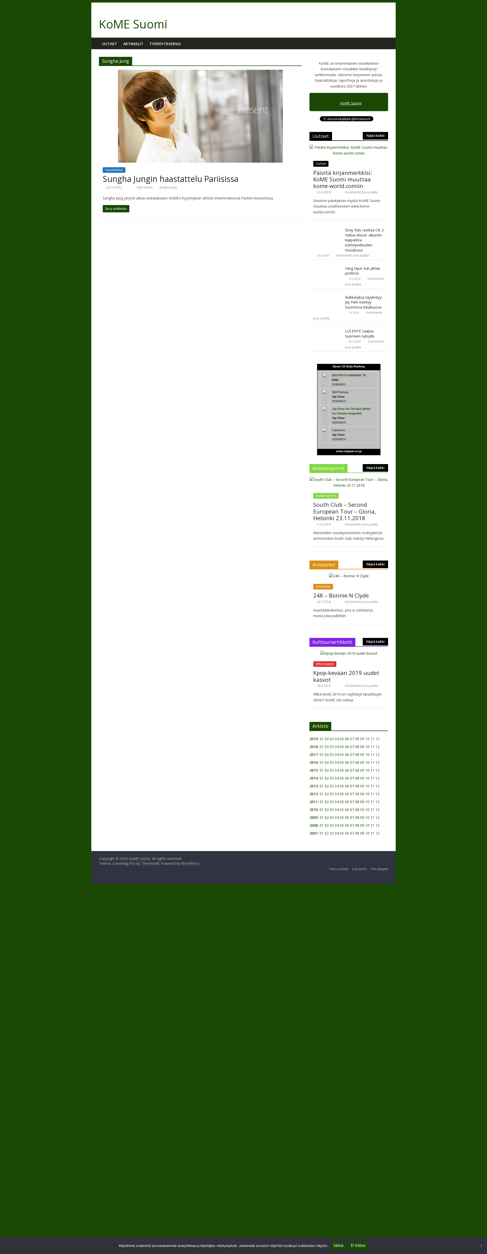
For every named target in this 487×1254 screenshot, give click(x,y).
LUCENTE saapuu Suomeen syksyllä (359, 333)
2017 (313, 754)
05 (342, 738)
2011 (313, 801)
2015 (313, 770)
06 (347, 738)
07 (352, 746)
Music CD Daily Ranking (349, 366)
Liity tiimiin (359, 869)
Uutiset (109, 43)
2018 (313, 746)
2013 (313, 786)
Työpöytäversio (165, 43)
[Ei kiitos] (480, 1245)
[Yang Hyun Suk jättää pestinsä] (325, 266)
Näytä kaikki (376, 135)
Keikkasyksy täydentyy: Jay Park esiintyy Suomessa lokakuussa (363, 302)
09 (362, 746)
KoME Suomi (133, 24)
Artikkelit (133, 43)
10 (367, 746)
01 (322, 738)
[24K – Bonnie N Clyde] (349, 575)
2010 (313, 809)
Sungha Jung (168, 187)
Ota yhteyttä (379, 869)
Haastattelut (114, 170)
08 (357, 746)
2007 (313, 833)
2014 (313, 778)
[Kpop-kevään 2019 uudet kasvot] (348, 653)
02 (327, 738)
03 (332, 738)
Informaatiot (325, 664)
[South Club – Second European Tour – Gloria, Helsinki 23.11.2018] (348, 479)
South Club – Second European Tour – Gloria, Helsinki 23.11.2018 (344, 511)
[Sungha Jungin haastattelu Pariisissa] (200, 73)
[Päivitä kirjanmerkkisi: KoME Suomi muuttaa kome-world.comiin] (348, 147)
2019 (313, 738)
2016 (313, 762)
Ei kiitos (358, 1245)
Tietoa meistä (339, 869)
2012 (313, 793)
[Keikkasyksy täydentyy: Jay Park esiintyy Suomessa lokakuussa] (325, 295)
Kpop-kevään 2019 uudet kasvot (346, 676)
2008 (313, 825)
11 (372, 746)
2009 (313, 817)
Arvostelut (323, 586)
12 (377, 746)
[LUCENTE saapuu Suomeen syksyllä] (325, 328)
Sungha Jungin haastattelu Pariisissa (170, 178)
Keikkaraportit (326, 496)
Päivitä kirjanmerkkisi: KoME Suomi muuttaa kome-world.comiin (342, 179)
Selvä (338, 1245)
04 (337, 738)
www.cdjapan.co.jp (349, 451)
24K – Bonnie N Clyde (341, 595)
